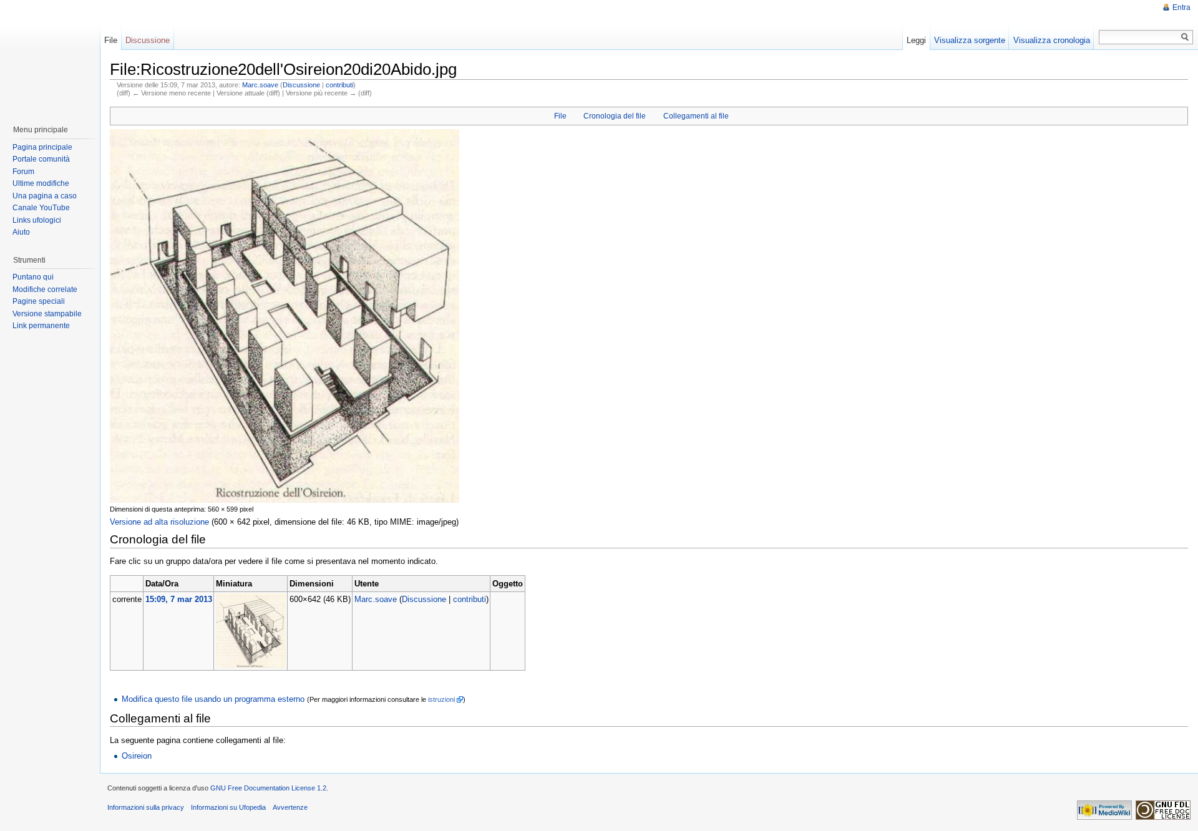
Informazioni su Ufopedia (228, 807)
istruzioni (441, 699)
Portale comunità (41, 159)
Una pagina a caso (44, 196)
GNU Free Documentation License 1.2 (268, 788)
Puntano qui (33, 277)
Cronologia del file (614, 116)
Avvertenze (290, 807)
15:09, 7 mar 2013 (178, 599)
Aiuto (21, 232)
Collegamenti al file (696, 116)
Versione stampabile (47, 313)
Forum (23, 171)
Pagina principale (42, 147)
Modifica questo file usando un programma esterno (213, 699)
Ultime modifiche (40, 183)
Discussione (301, 85)
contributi (339, 85)
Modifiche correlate (44, 289)
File (560, 116)
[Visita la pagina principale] (49, 56)
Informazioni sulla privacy (145, 807)
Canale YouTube (41, 207)
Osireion (137, 756)
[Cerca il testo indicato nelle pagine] (1185, 37)
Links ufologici (36, 220)
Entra (1181, 7)
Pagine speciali (38, 301)
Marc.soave (260, 85)
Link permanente (41, 325)
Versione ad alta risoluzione (159, 522)
